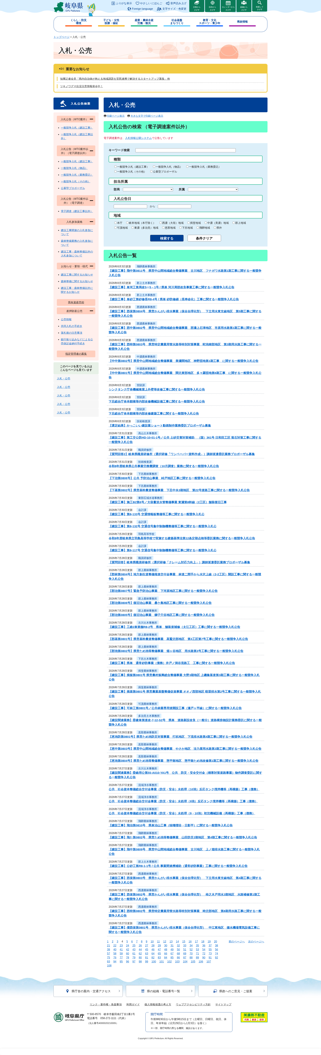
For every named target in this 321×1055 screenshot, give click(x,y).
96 (127, 961)
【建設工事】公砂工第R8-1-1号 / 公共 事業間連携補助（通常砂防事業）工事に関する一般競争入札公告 (178, 866)
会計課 (142, 510)
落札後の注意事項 (71, 332)
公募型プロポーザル (165, 171)
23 (121, 945)
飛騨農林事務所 (146, 266)
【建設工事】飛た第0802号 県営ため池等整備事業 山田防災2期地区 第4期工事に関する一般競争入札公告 (183, 837)
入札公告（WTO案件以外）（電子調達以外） (74, 151)
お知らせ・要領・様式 (74, 266)
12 (164, 941)
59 (121, 953)
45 (146, 949)
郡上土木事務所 (146, 283)
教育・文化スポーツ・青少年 (209, 22)
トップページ (62, 37)
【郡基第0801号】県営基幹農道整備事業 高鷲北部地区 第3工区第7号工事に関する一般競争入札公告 (178, 639)
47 (159, 949)
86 (178, 957)
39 (108, 949)
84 (165, 957)
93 (108, 961)
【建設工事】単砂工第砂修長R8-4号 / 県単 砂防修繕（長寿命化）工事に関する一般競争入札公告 (174, 299)
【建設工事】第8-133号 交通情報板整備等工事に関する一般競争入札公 (156, 514)
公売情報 (66, 319)
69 (184, 953)
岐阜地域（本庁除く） (142, 222)
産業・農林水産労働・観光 (144, 22)
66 (165, 953)
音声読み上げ (178, 3)
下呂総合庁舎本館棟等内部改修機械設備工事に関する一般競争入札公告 (157, 401)
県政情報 (242, 21)
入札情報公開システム (138, 138)
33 (184, 945)
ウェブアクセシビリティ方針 (193, 1004)
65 (159, 953)
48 (165, 949)
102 (169, 961)
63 (146, 953)
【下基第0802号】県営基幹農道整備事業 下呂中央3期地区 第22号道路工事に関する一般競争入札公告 (179, 490)
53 (197, 949)
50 (178, 949)
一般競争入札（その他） (131, 171)
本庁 (119, 222)
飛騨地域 (204, 227)
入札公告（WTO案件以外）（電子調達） (74, 200)
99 (146, 961)
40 (114, 949)
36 (203, 945)
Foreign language (142, 8)
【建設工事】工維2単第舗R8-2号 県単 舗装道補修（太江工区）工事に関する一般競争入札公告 (174, 627)
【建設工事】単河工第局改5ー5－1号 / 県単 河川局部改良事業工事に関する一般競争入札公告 (171, 287)
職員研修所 (145, 449)
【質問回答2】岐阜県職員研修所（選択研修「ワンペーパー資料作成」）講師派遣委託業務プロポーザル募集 (182, 454)
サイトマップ (223, 1004)
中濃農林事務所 (146, 356)
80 (140, 957)
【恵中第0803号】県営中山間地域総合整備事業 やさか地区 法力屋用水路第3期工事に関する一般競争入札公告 (185, 748)
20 (215, 941)
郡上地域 (240, 222)
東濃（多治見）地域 (146, 227)
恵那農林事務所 (147, 732)
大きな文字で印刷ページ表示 (147, 115)
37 (210, 945)
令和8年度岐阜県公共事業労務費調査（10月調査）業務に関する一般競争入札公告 (164, 466)
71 (197, 953)
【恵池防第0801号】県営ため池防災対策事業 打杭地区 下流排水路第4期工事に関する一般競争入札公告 (180, 736)
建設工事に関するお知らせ (77, 274)
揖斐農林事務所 (147, 670)
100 (153, 961)
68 (178, 953)
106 (201, 961)
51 (184, 949)
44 (140, 949)
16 (190, 941)
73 (210, 953)
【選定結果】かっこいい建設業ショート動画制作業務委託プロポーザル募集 (160, 425)
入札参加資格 (74, 221)
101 (161, 961)
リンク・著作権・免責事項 (106, 1004)
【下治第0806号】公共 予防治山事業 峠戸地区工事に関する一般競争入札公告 (162, 478)
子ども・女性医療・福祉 (111, 22)
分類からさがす (196, 8)
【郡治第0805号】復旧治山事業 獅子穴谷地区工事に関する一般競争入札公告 (162, 615)
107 (208, 961)
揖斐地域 (195, 222)
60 (127, 953)
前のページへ (237, 941)
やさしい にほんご (151, 3)
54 (203, 949)
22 (114, 945)
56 (216, 949)
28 (152, 945)
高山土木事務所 (147, 433)
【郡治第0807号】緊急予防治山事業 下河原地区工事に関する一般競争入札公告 (163, 591)
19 (209, 941)
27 (146, 945)
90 (203, 957)
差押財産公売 (74, 311)
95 (121, 961)
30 (165, 945)
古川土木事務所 (147, 622)
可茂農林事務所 (147, 703)
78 (127, 957)
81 (146, 957)
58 (114, 953)
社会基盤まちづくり (177, 22)
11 (158, 941)
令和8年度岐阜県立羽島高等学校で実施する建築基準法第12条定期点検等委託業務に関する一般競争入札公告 (182, 538)
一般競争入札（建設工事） (133, 166)
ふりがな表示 (124, 3)
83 (159, 957)
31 (172, 945)
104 (185, 961)
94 (114, 961)
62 (140, 953)
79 (133, 957)
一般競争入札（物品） (169, 166)
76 (114, 957)
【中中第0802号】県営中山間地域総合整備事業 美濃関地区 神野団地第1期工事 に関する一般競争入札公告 (183, 361)
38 (216, 945)
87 (184, 957)
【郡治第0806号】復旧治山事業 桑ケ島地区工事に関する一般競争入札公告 (160, 603)
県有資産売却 (76, 302)
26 (140, 945)
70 (191, 953)
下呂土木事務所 (147, 658)
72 (203, 953)
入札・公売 (63, 378)
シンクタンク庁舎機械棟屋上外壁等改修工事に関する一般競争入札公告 (157, 389)
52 (191, 949)
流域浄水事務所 (147, 785)
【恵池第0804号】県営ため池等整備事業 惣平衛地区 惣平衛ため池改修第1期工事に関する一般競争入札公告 (183, 760)
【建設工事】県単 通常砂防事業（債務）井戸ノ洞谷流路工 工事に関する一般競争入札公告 (172, 663)
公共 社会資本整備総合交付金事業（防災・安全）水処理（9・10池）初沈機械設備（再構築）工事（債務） (182, 813)
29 (159, 945)
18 (202, 941)
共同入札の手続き (71, 326)
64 (152, 953)
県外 (219, 227)
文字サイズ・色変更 (174, 8)
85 (172, 957)
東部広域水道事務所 (150, 498)
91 (210, 957)
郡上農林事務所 (147, 570)
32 (178, 945)
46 (152, 949)
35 (197, 945)
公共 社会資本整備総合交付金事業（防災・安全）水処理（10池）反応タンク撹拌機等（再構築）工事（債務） (184, 789)
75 (108, 957)
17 (196, 941)
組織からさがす (244, 8)
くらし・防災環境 (79, 22)
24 (127, 945)
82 (152, 957)
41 (121, 949)
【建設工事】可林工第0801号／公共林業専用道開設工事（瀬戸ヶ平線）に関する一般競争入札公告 (175, 708)
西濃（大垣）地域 (173, 222)
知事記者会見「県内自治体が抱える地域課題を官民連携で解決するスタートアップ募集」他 (115, 78)
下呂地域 (187, 227)
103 (177, 961)
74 (216, 953)
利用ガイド (133, 1004)
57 (108, 953)
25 (133, 945)
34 (191, 945)
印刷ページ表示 (116, 115)
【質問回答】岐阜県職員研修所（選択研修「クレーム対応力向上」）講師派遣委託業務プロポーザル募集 (179, 562)
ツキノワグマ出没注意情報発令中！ (81, 86)
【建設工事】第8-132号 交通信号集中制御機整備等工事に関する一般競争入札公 (163, 526)
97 (133, 961)
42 (127, 949)
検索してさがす (259, 8)
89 (197, 957)
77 (121, 957)
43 (133, 949)
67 (172, 953)
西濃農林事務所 (146, 307)
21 (108, 945)
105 (193, 961)
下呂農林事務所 (147, 473)
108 (109, 965)
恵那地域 (170, 227)
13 (171, 941)
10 (152, 941)
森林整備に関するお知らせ (77, 281)
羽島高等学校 (146, 534)
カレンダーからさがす (228, 8)
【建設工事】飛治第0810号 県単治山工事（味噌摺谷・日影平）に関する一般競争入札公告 (171, 825)
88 (191, 957)
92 (216, 957)
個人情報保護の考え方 (157, 1004)
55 (210, 949)
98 (140, 961)
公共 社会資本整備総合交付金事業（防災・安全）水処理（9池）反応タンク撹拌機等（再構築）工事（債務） (183, 801)
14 (177, 941)
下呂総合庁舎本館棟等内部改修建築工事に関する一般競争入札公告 (154, 413)
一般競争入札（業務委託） (205, 166)
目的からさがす (212, 8)
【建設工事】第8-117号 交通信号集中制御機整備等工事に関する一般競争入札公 (163, 550)
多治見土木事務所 (149, 715)
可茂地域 (122, 227)
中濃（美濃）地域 (218, 222)
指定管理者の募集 (76, 353)
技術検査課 (143, 421)
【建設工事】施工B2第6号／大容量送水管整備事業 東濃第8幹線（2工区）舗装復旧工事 (168, 502)
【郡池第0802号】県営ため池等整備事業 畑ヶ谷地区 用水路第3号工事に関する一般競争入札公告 (176, 651)
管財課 (141, 385)
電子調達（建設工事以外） (77, 211)
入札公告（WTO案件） (74, 119)
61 (133, 953)
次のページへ (256, 941)
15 (183, 941)
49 (172, 949)
